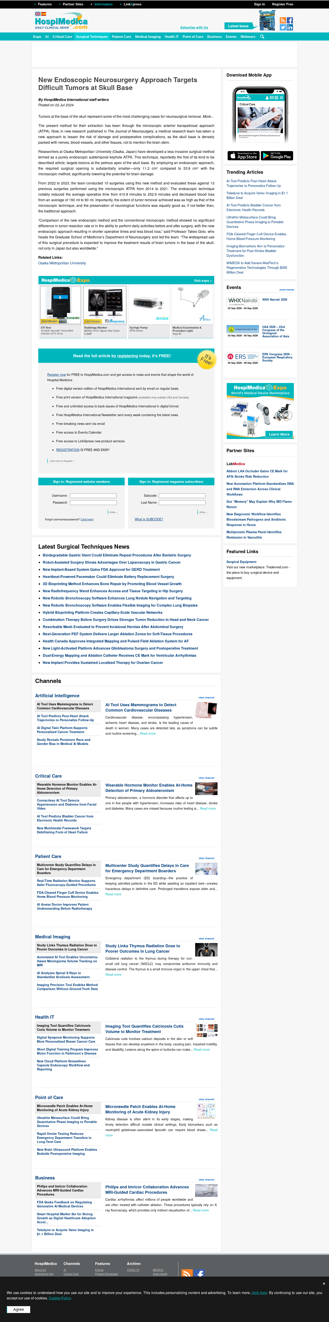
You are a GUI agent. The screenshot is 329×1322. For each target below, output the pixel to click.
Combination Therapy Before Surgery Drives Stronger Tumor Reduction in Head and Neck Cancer (126, 619)
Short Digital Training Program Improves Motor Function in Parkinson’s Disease (67, 1051)
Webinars (248, 37)
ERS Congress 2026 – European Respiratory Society (277, 357)
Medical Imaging (148, 37)
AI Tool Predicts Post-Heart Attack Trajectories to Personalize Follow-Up (253, 183)
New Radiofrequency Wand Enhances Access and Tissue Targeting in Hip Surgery (113, 590)
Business (214, 37)
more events (287, 289)
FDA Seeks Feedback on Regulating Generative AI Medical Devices (64, 1204)
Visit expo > (203, 280)
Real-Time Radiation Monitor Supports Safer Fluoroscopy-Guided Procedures (66, 882)
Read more (148, 733)
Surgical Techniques (92, 37)
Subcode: (150, 495)
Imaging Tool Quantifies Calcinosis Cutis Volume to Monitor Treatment (64, 1027)
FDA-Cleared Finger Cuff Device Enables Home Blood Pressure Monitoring (256, 236)
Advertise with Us (194, 27)
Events (231, 37)
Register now (56, 374)
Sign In (259, 4)
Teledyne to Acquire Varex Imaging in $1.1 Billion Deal (65, 1232)
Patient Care (121, 37)
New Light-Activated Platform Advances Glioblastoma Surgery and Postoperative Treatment (120, 648)
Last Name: (149, 502)
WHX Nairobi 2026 (274, 299)
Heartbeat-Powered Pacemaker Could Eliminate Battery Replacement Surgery (108, 576)
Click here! (87, 519)
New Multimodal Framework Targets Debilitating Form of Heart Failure (64, 830)
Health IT (172, 37)
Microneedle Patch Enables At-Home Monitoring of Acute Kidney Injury (65, 1108)
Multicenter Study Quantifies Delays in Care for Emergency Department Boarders (66, 868)
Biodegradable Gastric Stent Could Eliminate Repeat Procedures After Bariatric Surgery (117, 555)
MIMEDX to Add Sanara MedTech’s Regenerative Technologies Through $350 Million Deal (256, 267)
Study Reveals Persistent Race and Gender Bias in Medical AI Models (63, 741)
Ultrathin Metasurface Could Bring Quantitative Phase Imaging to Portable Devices (254, 222)
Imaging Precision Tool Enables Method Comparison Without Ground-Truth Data (67, 986)
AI (47, 37)
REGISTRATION (67, 449)
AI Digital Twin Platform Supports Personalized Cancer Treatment (62, 729)
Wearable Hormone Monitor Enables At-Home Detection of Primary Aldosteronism (67, 788)
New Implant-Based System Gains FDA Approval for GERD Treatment (101, 569)
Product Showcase (106, 1274)
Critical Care (62, 37)
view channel (206, 697)
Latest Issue (238, 25)
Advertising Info (44, 1274)
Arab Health (160, 1274)
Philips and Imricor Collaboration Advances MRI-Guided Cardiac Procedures (62, 1190)
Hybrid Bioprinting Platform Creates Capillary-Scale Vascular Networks (102, 612)
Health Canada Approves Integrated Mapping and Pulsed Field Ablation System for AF (116, 641)
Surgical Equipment (241, 561)
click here (259, 1292)
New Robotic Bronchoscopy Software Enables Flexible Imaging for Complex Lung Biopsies (120, 605)
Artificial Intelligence (57, 695)
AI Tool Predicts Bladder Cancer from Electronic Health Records (253, 207)
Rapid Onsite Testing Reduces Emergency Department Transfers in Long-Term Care (64, 1137)
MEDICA (158, 1270)
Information (103, 4)
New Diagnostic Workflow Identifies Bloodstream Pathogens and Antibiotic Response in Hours (256, 519)
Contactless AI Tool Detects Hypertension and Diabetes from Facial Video (66, 804)
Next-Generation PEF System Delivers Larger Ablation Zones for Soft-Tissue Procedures (117, 633)
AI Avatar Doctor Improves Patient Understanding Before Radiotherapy (64, 906)
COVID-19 (133, 1270)
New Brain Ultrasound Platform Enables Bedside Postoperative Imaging (67, 1151)
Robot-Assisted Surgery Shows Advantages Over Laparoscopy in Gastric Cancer (112, 562)
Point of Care (193, 37)
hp (148, 3)
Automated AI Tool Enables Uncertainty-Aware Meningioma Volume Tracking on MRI (67, 961)
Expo (37, 37)
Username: (60, 495)
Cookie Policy (60, 1298)
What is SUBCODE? (149, 519)
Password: (60, 502)
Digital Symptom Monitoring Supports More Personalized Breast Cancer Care (66, 1039)
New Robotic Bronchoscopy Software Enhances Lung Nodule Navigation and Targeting (117, 598)
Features (45, 4)
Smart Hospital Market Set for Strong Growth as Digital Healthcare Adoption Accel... (66, 1218)
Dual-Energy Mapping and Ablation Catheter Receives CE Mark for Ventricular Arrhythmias (119, 655)
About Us (40, 1270)
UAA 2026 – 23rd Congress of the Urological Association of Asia (275, 331)
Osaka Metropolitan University (62, 262)
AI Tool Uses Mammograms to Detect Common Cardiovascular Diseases (65, 706)
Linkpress (132, 4)
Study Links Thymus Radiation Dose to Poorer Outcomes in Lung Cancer (67, 947)
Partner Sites (73, 4)
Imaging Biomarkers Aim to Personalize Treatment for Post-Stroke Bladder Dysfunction (255, 251)
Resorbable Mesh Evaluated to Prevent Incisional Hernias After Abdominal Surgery (113, 626)
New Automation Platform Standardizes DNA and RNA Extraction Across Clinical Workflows (260, 488)
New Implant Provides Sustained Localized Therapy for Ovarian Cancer (103, 662)
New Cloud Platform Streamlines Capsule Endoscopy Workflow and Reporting (63, 1065)
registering (127, 356)
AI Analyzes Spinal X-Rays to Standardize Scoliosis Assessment (63, 975)
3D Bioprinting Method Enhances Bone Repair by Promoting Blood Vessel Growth (112, 583)
